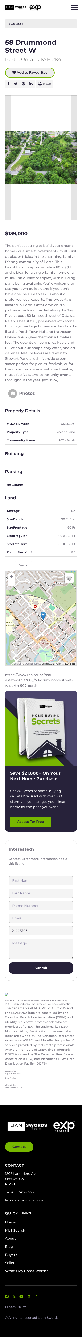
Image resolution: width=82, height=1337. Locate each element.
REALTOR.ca (16, 1000)
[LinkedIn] (28, 1296)
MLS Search (15, 1230)
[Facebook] (7, 1296)
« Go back (15, 24)
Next (74, 157)
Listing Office (10, 1085)
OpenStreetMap (33, 663)
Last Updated (10, 1071)
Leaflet (17, 663)
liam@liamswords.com (24, 1200)
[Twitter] (14, 1296)
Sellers (10, 1263)
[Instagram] (35, 1296)
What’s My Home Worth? (26, 1271)
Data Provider (11, 1078)
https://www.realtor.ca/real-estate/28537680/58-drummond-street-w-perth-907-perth (39, 680)
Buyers (11, 1255)
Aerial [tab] (23, 565)
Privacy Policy (15, 1307)
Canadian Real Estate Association (53, 1004)
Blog (9, 1247)
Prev (8, 157)
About (10, 1238)
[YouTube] (21, 1296)
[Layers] (69, 578)
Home (10, 1222)
